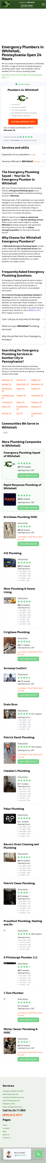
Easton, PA (6, 406)
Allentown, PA (7, 380)
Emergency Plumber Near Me (13, 1091)
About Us (6, 1135)
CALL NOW (28, 6)
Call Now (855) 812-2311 (23, 121)
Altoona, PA (21, 380)
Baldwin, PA (36, 380)
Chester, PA (21, 395)
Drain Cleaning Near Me (11, 1101)
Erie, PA (19, 413)
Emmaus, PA (36, 406)
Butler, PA (20, 388)
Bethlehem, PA (37, 384)
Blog (4, 1131)
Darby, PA (20, 402)
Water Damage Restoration (12, 1107)
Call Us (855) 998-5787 (28, 507)
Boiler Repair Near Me (10, 1094)
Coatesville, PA (37, 395)
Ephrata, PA (6, 413)
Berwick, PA (6, 384)
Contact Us (7, 1138)
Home (5, 1125)
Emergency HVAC (9, 1104)
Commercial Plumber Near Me (13, 1097)
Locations (6, 1128)
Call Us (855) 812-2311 (28, 475)
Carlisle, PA (35, 388)
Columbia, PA (7, 402)
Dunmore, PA (36, 402)
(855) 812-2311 (35, 310)
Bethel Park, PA (22, 384)
